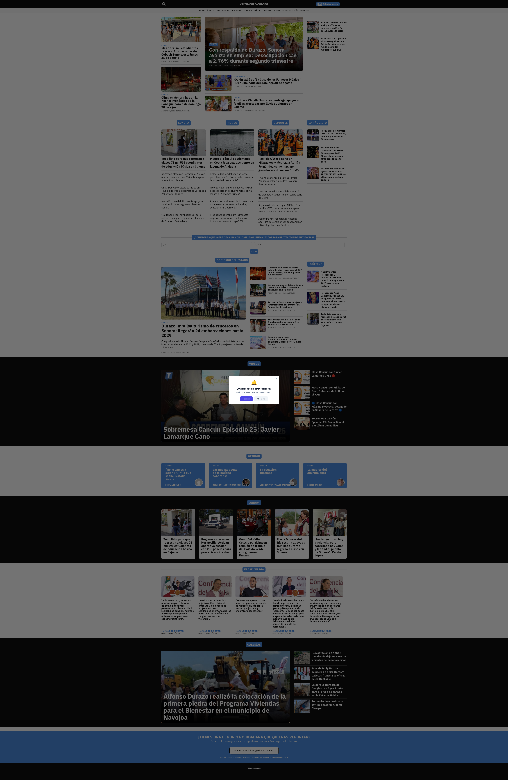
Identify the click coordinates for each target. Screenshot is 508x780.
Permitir (246, 399)
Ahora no (261, 399)
